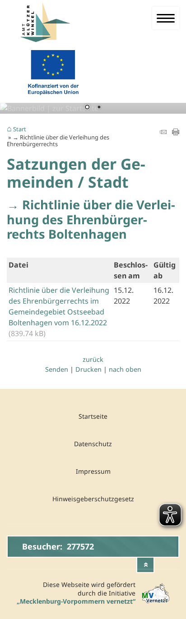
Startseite (93, 416)
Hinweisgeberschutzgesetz (93, 498)
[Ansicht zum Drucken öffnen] (175, 133)
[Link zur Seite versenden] (163, 133)
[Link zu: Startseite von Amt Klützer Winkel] (57, 22)
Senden (56, 369)
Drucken (88, 369)
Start (19, 129)
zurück (93, 359)
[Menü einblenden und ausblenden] (165, 18)
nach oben (125, 369)
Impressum (93, 471)
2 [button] (99, 108)
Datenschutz (93, 443)
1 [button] (87, 108)
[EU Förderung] (53, 97)
